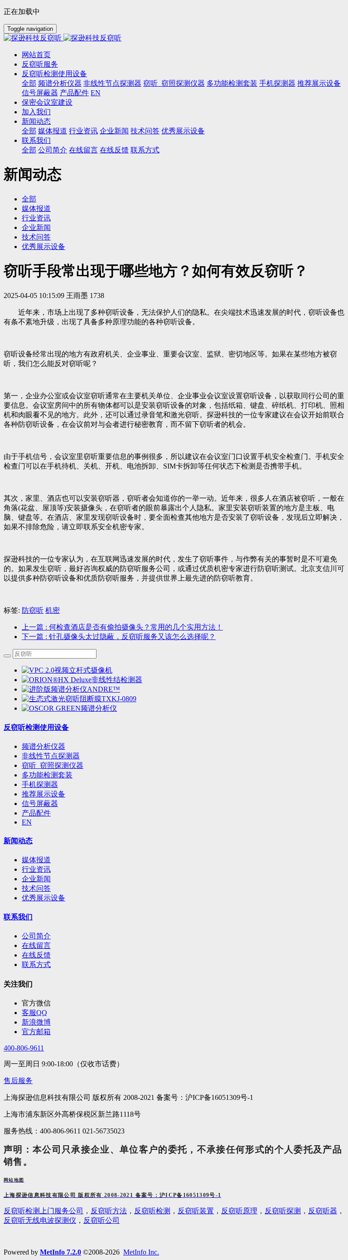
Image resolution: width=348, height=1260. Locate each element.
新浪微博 (36, 1022)
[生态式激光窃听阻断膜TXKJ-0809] (79, 699)
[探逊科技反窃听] (174, 38)
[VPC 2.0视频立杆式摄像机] (67, 670)
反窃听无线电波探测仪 (40, 1220)
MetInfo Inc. (141, 1252)
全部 (29, 83)
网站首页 (36, 55)
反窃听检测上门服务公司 (43, 1211)
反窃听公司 (101, 1220)
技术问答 (36, 237)
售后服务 (18, 1080)
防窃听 (33, 610)
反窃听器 (322, 1211)
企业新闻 (36, 227)
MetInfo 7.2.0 (60, 1252)
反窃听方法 (109, 1211)
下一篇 (119, 636)
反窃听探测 (283, 1211)
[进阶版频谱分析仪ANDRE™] (71, 689)
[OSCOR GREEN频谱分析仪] (69, 708)
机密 (52, 610)
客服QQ (34, 1012)
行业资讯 (36, 218)
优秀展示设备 (43, 246)
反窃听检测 (152, 1211)
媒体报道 (36, 208)
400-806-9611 (24, 1048)
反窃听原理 (239, 1211)
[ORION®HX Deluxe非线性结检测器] (82, 680)
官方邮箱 (36, 1031)
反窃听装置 (196, 1211)
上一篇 (122, 627)
